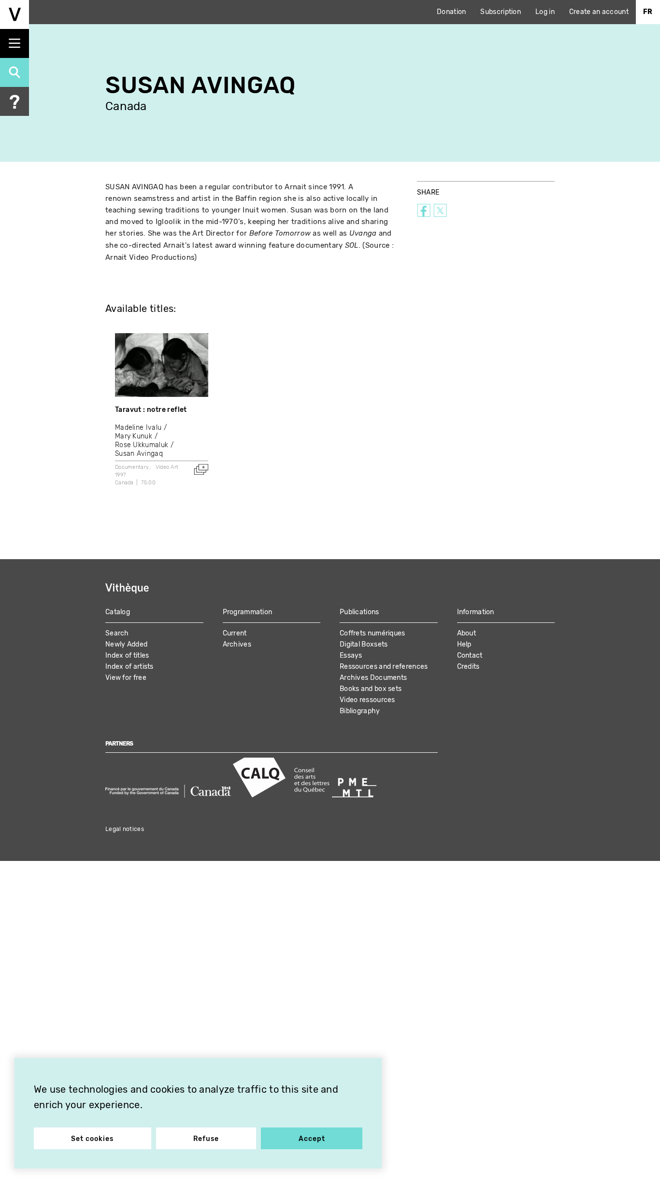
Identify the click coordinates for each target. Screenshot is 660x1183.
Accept (312, 1139)
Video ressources (367, 700)
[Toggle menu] (14, 43)
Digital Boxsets (364, 644)
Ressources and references (384, 666)
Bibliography (360, 711)
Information (475, 612)
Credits (468, 666)
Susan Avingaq (139, 454)
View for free (125, 678)
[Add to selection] (201, 469)
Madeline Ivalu (138, 427)
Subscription (500, 12)
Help (464, 644)
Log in (545, 12)
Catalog (117, 612)
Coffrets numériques (372, 633)
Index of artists (129, 666)
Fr (648, 12)
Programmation (248, 612)
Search (117, 633)
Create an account (599, 12)
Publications (359, 612)
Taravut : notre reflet (151, 410)
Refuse (206, 1139)
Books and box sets (371, 689)
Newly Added (126, 644)
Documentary (132, 467)
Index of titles (127, 655)
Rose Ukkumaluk (141, 445)
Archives (237, 644)
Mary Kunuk (133, 436)
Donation (451, 12)
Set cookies (92, 1139)
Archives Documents (373, 678)
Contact (470, 655)
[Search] (14, 72)
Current (235, 633)
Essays (351, 655)
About (466, 633)
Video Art (167, 467)
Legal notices (124, 829)
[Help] (14, 101)
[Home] (14, 14)
